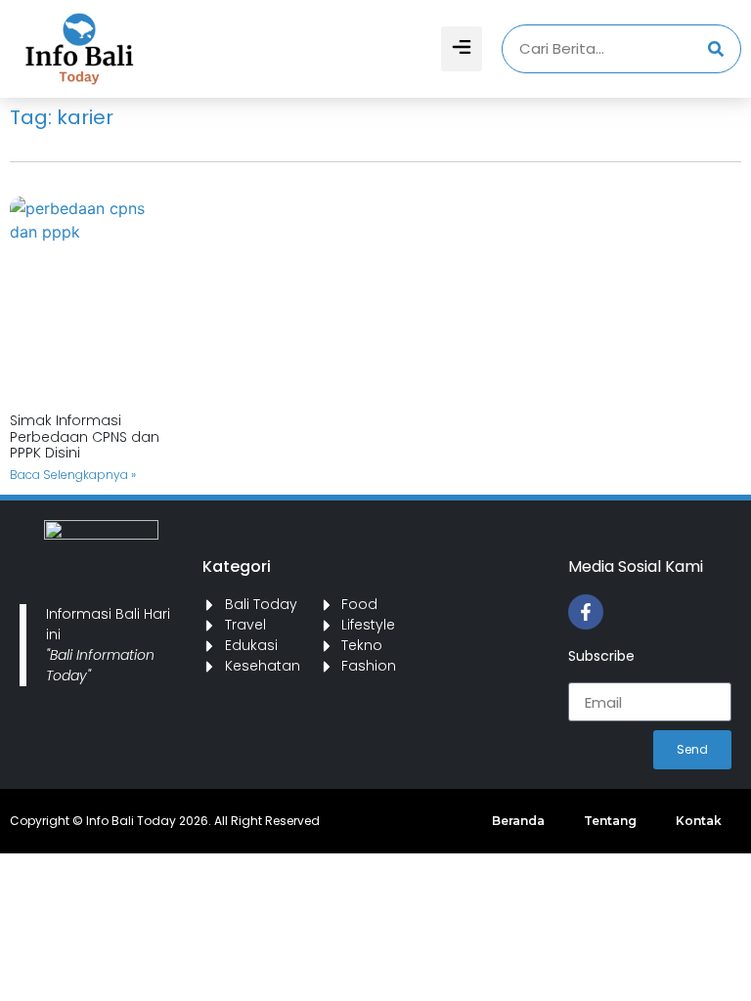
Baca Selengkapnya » (73, 474)
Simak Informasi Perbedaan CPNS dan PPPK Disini (84, 437)
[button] (461, 48)
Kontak (699, 820)
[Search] (715, 48)
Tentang (610, 820)
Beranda (518, 820)
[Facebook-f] (585, 612)
